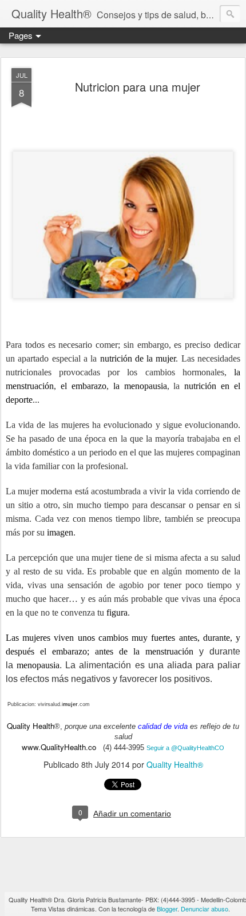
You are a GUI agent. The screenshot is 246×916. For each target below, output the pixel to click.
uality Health (33, 725)
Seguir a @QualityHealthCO (185, 747)
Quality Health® (174, 764)
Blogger (167, 908)
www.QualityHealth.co (59, 746)
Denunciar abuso (204, 908)
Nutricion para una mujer (137, 86)
